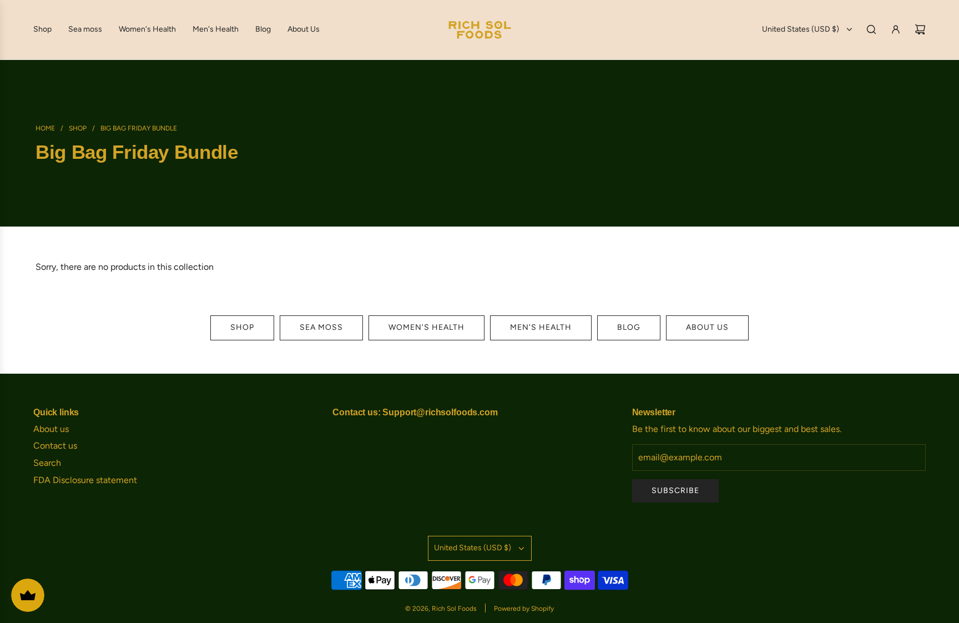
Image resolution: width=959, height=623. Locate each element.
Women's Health (426, 327)
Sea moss (321, 327)
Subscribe (675, 490)
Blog (628, 327)
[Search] (871, 29)
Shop (242, 327)
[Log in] (896, 29)
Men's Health (541, 327)
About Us (707, 327)
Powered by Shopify (524, 608)
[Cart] (920, 29)
